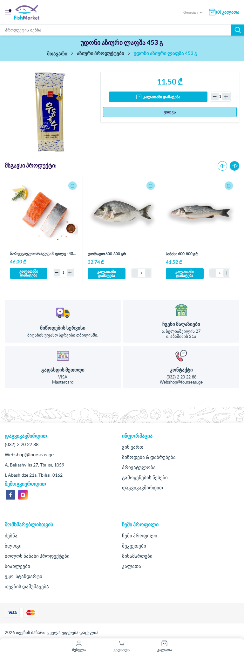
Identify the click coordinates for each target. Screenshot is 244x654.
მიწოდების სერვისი (62, 327)
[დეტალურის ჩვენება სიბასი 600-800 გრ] (200, 214)
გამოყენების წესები (145, 477)
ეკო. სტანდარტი (23, 576)
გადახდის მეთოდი (63, 369)
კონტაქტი (181, 369)
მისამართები (137, 556)
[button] (234, 166)
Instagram (23, 495)
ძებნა (237, 30)
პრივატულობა (139, 467)
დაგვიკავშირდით (142, 487)
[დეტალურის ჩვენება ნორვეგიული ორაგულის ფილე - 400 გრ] (44, 214)
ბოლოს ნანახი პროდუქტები (37, 556)
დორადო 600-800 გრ (107, 254)
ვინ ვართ (132, 447)
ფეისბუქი (10, 495)
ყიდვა (170, 112)
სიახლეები (17, 566)
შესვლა (79, 650)
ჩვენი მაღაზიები (181, 324)
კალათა (131, 566)
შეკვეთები (134, 545)
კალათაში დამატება (161, 97)
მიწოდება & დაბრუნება (149, 457)
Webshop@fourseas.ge (181, 382)
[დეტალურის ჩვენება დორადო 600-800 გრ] (122, 214)
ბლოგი (13, 545)
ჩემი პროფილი (139, 535)
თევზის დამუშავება (27, 586)
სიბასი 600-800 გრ (182, 254)
